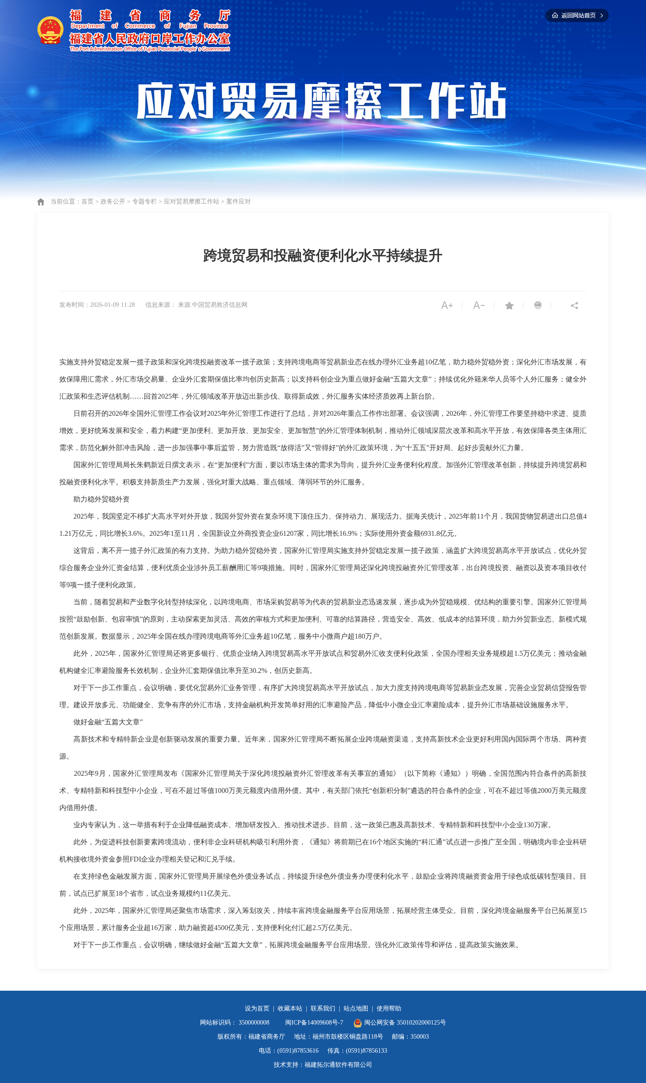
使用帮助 (389, 1008)
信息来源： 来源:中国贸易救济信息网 (196, 305)
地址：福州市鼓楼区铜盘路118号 (338, 1036)
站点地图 (356, 1008)
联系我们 (323, 1008)
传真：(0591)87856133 (357, 1050)
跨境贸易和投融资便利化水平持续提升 (323, 255)
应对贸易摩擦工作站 (191, 201)
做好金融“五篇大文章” (108, 722)
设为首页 (257, 1008)
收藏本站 (290, 1008)
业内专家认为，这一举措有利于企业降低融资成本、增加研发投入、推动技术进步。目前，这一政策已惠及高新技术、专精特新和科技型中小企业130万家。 (314, 825)
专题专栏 (144, 201)
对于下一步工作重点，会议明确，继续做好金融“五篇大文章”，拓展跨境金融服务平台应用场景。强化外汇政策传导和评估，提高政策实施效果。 (298, 945)
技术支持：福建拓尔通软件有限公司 (323, 1064)
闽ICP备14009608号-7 (315, 1022)
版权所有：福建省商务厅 (251, 1036)
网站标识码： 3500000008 (234, 1022)
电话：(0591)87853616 (289, 1050)
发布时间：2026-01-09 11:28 (97, 305)
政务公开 (113, 201)
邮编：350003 (410, 1036)
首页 (87, 201)
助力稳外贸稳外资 (101, 499)
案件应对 (238, 201)
